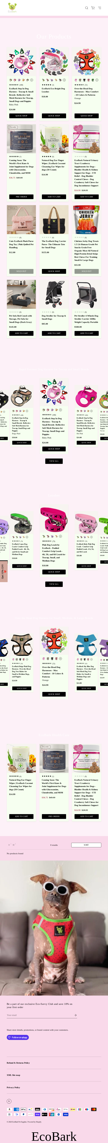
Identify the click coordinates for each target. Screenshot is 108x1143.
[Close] (105, 2)
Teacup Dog (81, 571)
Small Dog (81, 580)
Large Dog (81, 597)
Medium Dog (81, 588)
